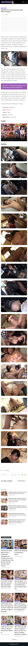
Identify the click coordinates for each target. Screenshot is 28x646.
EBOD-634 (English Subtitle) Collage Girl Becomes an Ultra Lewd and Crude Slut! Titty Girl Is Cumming (17, 500)
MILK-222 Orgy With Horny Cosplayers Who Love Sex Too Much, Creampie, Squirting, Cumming (20, 630)
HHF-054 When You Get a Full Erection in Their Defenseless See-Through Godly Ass (20, 584)
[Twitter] (3, 15)
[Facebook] (1, 15)
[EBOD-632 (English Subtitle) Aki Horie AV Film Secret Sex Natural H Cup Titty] (4, 493)
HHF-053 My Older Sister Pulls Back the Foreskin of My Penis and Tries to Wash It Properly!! (7, 607)
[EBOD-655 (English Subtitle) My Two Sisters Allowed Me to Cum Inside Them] (4, 515)
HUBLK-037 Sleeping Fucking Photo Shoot (20, 552)
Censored (4, 8)
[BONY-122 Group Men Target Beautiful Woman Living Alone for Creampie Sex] (20, 597)
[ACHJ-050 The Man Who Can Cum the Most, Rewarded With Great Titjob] (7, 575)
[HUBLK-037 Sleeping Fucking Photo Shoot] (20, 544)
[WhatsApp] (4, 15)
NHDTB (8, 110)
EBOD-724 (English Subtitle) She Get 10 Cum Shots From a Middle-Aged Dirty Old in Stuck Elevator (17, 507)
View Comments (21, 480)
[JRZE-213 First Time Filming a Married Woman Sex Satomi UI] (7, 620)
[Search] (23, 2)
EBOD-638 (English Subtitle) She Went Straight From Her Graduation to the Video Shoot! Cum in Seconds (16, 521)
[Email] (7, 15)
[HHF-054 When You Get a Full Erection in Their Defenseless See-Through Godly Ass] (20, 575)
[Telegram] (6, 15)
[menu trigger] (25, 2)
